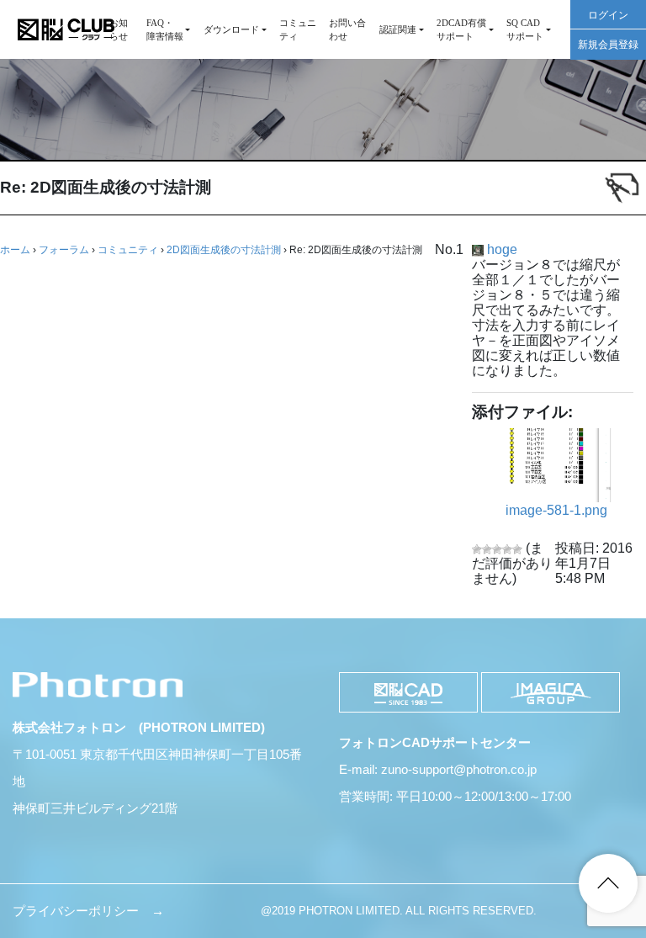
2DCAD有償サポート (461, 29)
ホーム (15, 250)
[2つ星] (487, 549)
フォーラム (64, 250)
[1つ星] (477, 549)
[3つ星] (497, 549)
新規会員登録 (608, 44)
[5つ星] (517, 549)
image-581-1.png (556, 510)
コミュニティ (297, 29)
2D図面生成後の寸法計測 (224, 250)
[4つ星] (507, 549)
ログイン (608, 15)
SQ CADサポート (524, 29)
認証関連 (397, 29)
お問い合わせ (347, 29)
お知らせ (118, 29)
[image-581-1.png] (559, 465)
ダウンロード (231, 29)
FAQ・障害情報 (164, 29)
